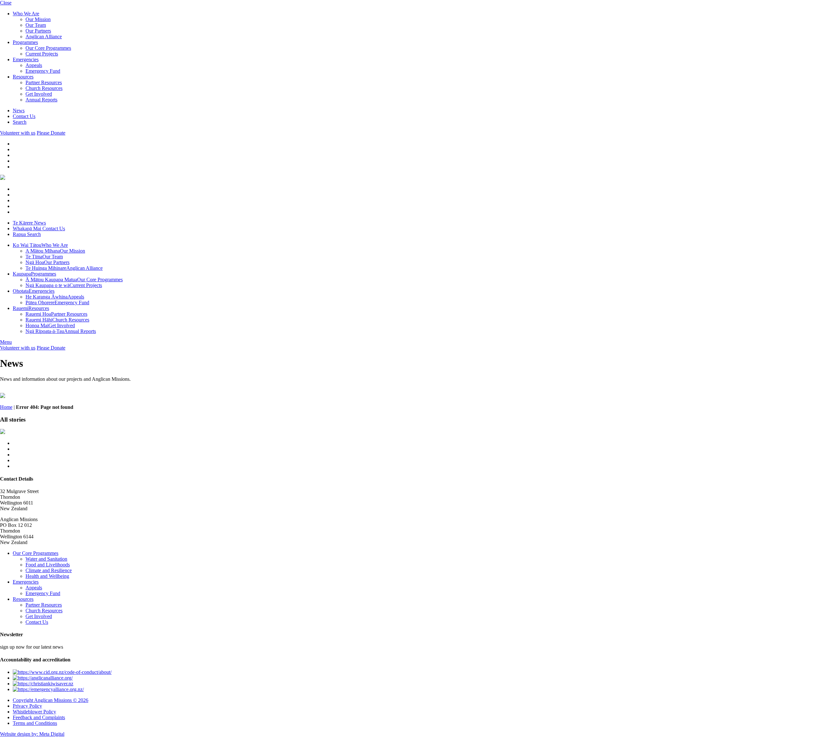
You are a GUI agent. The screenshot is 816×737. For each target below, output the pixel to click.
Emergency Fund (43, 71)
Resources (23, 76)
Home (6, 407)
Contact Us (24, 116)
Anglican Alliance (44, 36)
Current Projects (42, 53)
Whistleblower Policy (34, 711)
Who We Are (26, 13)
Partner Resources (44, 82)
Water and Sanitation (46, 559)
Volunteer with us (17, 133)
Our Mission (38, 19)
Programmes (25, 42)
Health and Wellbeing (47, 576)
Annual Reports (41, 99)
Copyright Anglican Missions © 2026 (50, 700)
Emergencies (26, 59)
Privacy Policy (27, 706)
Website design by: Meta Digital (32, 734)
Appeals (34, 65)
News (19, 110)
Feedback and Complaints (39, 717)
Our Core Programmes (48, 48)
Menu (6, 342)
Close (5, 2)
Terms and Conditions (35, 723)
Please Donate (51, 133)
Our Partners (38, 30)
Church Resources (44, 88)
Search (19, 122)
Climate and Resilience (49, 570)
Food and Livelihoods (48, 564)
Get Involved (39, 94)
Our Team (36, 25)
